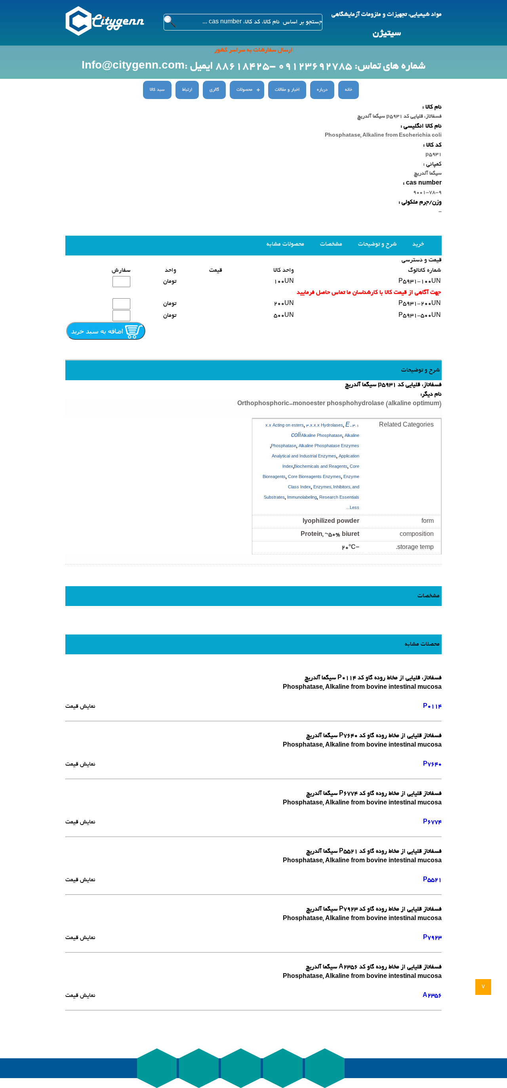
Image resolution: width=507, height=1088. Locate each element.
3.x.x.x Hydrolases (324, 426)
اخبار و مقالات (287, 90)
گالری (214, 90)
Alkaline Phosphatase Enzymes (329, 446)
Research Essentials (339, 498)
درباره (322, 90)
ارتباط (187, 90)
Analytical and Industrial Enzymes (304, 457)
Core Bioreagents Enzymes (314, 477)
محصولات (244, 90)
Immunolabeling (302, 498)
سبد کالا (157, 90)
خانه (348, 90)
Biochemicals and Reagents (320, 467)
